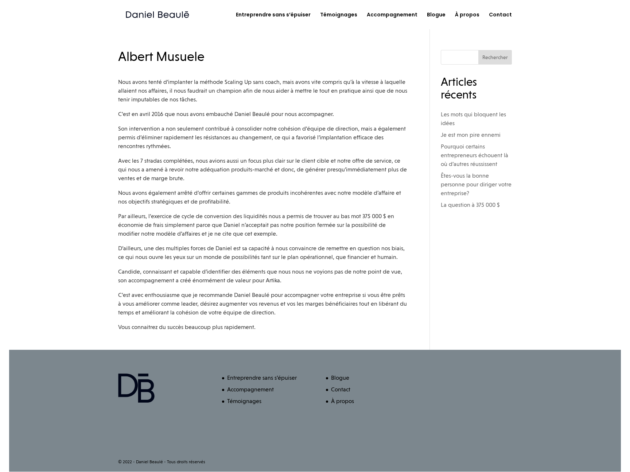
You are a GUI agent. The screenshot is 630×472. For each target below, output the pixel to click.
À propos (467, 15)
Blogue (436, 15)
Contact (500, 15)
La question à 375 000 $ (470, 204)
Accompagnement (392, 15)
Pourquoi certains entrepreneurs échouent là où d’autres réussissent (474, 155)
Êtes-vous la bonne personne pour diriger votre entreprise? (476, 184)
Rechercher (495, 57)
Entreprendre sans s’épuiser (273, 15)
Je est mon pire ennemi (471, 134)
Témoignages (338, 15)
